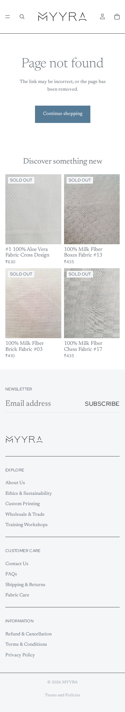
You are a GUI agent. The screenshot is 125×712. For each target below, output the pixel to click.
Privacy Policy (20, 655)
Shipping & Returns (25, 585)
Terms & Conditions (26, 644)
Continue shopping (62, 114)
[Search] (22, 16)
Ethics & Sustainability (28, 493)
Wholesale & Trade (25, 514)
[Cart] (117, 16)
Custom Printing (22, 504)
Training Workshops (26, 525)
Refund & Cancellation (28, 634)
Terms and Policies (62, 695)
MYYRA (70, 682)
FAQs (11, 574)
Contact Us (16, 563)
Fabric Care (17, 595)
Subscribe (102, 403)
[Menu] (7, 16)
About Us (15, 483)
